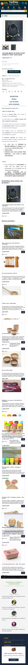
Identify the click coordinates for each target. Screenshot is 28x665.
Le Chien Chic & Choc (10, 78)
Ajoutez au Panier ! (14, 71)
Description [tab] (14, 96)
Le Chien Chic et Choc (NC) (13, 75)
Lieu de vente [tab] (14, 102)
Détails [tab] (14, 99)
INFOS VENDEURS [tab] (14, 104)
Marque (4, 75)
